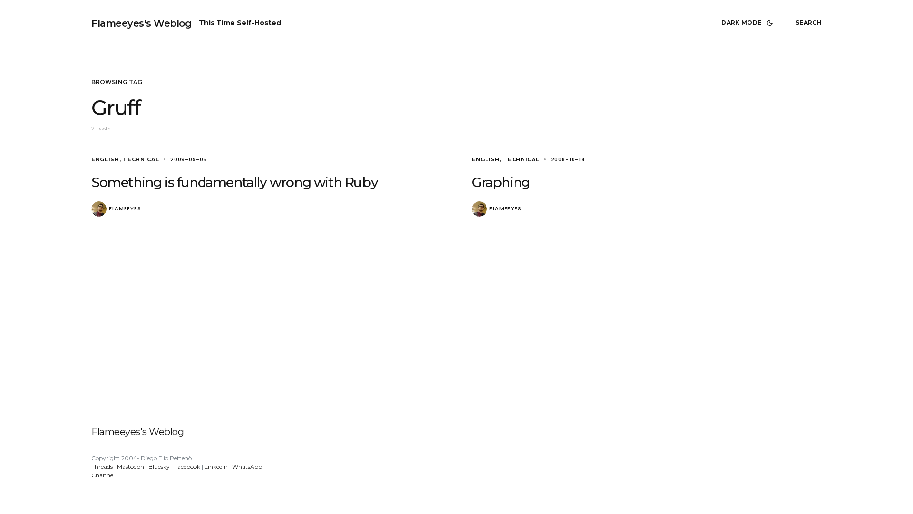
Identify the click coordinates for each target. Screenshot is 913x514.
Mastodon (130, 466)
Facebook (187, 466)
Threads (102, 466)
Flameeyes (125, 208)
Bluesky (159, 466)
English (105, 159)
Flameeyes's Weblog (141, 23)
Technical (141, 159)
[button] (749, 22)
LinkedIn (216, 466)
